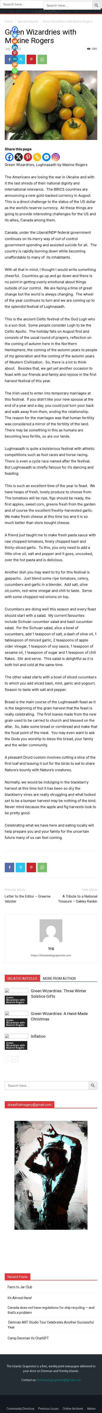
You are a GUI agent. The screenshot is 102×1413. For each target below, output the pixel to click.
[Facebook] (9, 157)
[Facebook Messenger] (46, 157)
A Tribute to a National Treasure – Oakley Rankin (77, 898)
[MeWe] (15, 59)
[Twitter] (20, 867)
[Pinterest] (31, 59)
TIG (51, 948)
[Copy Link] (37, 157)
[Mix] (15, 65)
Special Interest (28, 21)
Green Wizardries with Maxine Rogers (67, 21)
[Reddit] (15, 41)
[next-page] (15, 1059)
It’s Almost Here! (20, 1298)
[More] (15, 77)
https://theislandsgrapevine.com (51, 955)
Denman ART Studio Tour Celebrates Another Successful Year (51, 1324)
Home (9, 21)
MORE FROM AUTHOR (59, 978)
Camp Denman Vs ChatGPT (28, 1338)
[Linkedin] (15, 47)
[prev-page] (8, 1059)
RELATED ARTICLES (22, 978)
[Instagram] (55, 157)
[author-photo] (51, 942)
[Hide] (14, 84)
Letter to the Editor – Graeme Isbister (28, 898)
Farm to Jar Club (20, 1287)
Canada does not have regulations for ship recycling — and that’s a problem (51, 1310)
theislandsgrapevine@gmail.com (59, 1380)
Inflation (38, 1036)
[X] (18, 157)
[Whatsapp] (15, 71)
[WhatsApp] (42, 59)
